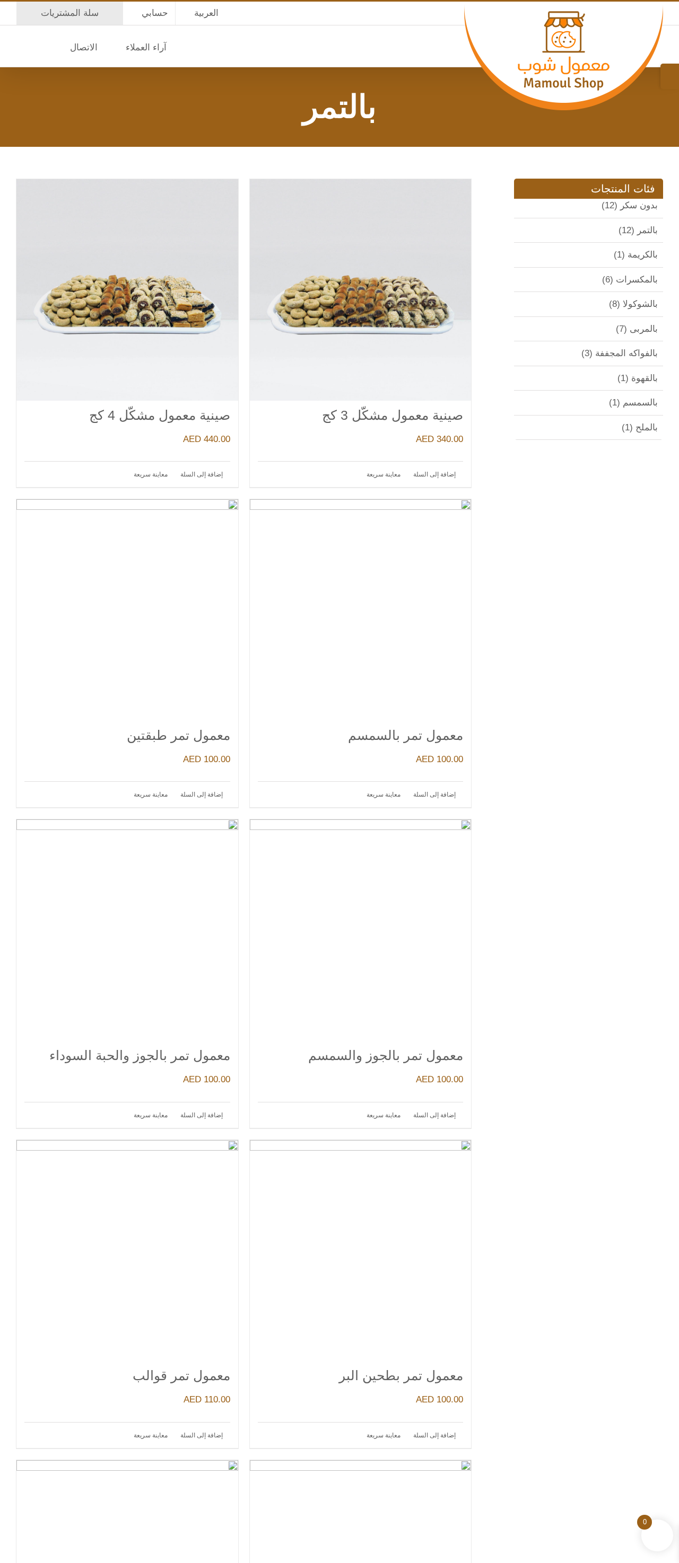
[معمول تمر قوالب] (127, 1251)
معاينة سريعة (384, 474)
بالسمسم (640, 403)
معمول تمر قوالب (181, 1375)
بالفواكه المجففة (626, 353)
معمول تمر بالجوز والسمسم (385, 1055)
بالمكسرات (637, 280)
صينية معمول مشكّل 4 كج (159, 415)
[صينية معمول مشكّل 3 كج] (361, 290)
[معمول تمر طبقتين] (127, 610)
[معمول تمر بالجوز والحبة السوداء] (127, 930)
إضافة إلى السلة (434, 474)
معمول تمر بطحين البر (401, 1375)
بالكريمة (643, 255)
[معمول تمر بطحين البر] (361, 1251)
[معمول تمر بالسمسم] (361, 610)
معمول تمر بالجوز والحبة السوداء (139, 1055)
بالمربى (644, 329)
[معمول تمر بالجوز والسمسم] (361, 930)
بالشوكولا (640, 304)
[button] (19, 46)
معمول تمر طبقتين (178, 735)
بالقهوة (644, 378)
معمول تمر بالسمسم (405, 735)
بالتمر (647, 230)
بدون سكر (639, 205)
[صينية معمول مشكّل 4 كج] (127, 290)
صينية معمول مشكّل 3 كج (392, 415)
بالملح (647, 427)
